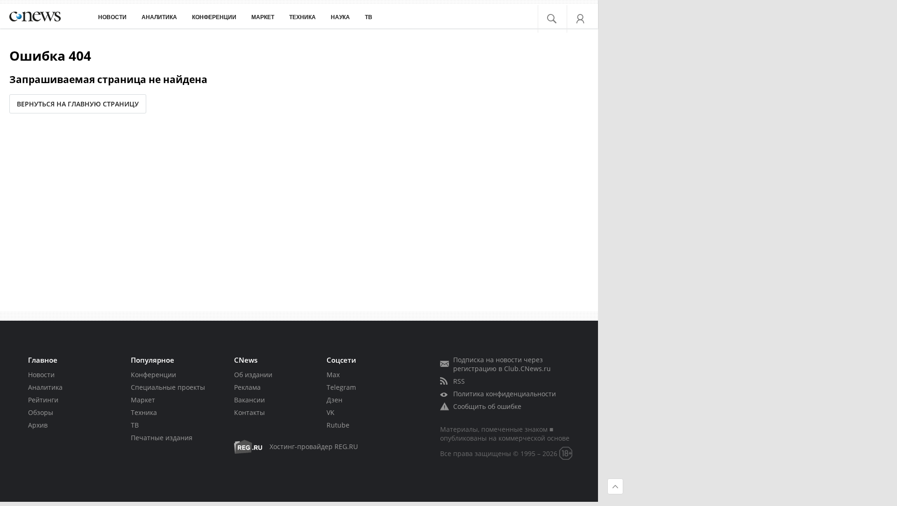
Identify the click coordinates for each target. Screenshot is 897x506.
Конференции (153, 374)
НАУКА (340, 17)
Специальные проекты (168, 387)
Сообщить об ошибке (487, 406)
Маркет (143, 399)
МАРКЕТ (262, 17)
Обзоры (40, 412)
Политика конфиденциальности (504, 393)
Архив (38, 425)
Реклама (247, 387)
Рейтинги (43, 399)
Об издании (253, 374)
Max (333, 374)
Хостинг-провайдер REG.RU (314, 446)
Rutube (338, 425)
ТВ (368, 17)
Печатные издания (161, 437)
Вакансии (249, 399)
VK (331, 412)
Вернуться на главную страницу (78, 103)
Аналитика (159, 17)
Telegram (341, 387)
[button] (557, 16)
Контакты (249, 412)
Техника (144, 412)
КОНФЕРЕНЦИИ (214, 17)
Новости (41, 374)
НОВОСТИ (112, 17)
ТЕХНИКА (302, 17)
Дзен (334, 399)
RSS (459, 381)
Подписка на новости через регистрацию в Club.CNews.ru (502, 364)
